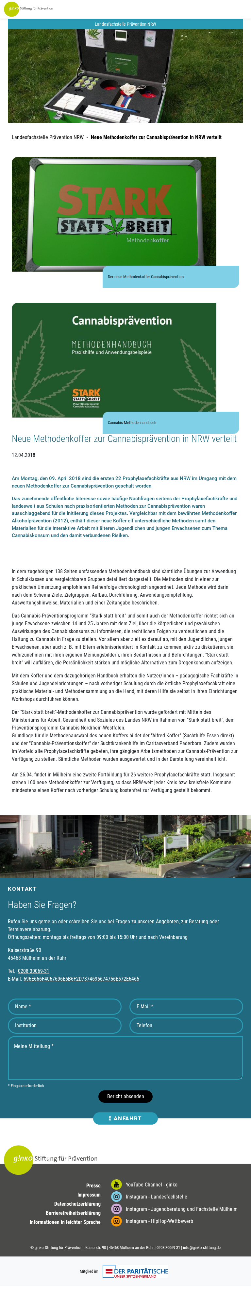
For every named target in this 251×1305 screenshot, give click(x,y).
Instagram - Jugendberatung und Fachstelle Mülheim (181, 1209)
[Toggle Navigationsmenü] (219, 9)
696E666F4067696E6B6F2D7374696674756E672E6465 (81, 979)
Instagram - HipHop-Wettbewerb (159, 1221)
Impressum (89, 1195)
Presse (93, 1186)
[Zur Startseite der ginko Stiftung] (28, 9)
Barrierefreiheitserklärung (73, 1213)
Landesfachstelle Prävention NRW (48, 137)
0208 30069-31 (33, 971)
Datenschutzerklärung (77, 1204)
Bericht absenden (125, 1096)
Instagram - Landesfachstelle (156, 1197)
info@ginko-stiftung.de (202, 1247)
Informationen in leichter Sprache (65, 1222)
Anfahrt (127, 1118)
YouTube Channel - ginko (151, 1185)
